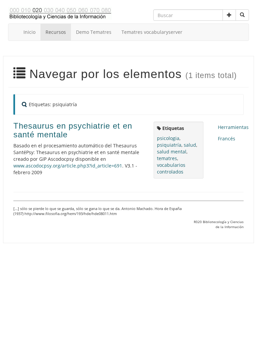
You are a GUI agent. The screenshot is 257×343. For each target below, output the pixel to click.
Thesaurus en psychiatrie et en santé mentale (72, 130)
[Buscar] (242, 15)
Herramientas (233, 127)
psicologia (168, 138)
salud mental (171, 151)
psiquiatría (169, 145)
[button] (229, 15)
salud (190, 145)
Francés (226, 138)
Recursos (56, 32)
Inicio (29, 32)
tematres (167, 158)
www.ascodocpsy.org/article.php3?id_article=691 (67, 165)
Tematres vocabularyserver (151, 32)
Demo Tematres (93, 32)
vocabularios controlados (171, 168)
